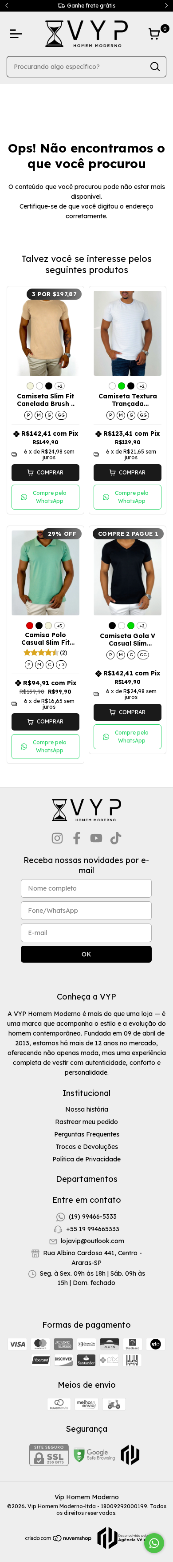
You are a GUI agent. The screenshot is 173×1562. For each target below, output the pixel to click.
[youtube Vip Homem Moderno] (96, 838)
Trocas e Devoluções (86, 1147)
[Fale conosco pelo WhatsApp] (154, 1543)
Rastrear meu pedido (86, 1122)
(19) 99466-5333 (93, 1217)
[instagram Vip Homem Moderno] (57, 838)
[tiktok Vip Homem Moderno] (116, 838)
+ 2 (61, 664)
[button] (45, 472)
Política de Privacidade (86, 1159)
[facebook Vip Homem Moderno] (76, 838)
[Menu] (18, 34)
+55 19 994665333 (92, 1229)
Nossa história (86, 1109)
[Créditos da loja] (120, 1538)
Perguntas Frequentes (86, 1134)
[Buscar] (154, 66)
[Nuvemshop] (59, 1540)
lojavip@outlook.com (92, 1241)
